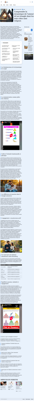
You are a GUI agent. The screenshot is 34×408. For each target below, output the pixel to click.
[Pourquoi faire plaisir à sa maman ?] (11, 383)
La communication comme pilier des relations (6, 49)
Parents (1, 389)
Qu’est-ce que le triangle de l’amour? (16, 49)
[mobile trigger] (1, 2)
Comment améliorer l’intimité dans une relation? (16, 51)
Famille (9, 389)
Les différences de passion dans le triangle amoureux (6, 54)
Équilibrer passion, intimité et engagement (16, 46)
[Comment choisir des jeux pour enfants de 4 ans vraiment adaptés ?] (26, 39)
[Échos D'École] (6, 2)
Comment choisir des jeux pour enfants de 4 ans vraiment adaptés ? (30, 39)
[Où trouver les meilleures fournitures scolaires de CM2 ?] (19, 383)
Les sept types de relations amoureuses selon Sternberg (6, 59)
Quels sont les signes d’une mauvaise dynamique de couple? (16, 55)
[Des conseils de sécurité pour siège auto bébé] (3, 383)
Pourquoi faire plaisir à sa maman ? (10, 387)
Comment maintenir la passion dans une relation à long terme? (16, 58)
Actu (24, 9)
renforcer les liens (7, 38)
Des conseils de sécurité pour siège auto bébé (3, 387)
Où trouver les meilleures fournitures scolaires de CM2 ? (19, 388)
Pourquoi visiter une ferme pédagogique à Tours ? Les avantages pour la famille (28, 55)
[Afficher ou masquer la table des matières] (14, 42)
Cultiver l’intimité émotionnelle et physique (5, 51)
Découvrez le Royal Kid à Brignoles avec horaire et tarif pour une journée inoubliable (30, 48)
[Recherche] (30, 2)
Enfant (17, 391)
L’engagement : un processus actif (4, 57)
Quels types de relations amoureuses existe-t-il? (16, 62)
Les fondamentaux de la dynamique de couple (5, 46)
